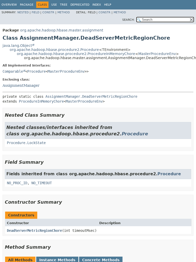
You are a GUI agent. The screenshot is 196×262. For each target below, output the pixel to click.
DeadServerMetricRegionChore (34, 230)
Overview (9, 4)
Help (107, 4)
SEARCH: (128, 19)
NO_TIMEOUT (41, 183)
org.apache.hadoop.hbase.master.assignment (61, 30)
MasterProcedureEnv (157, 54)
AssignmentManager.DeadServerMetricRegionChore (91, 96)
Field (35, 12)
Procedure (36, 71)
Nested (23, 12)
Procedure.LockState (26, 143)
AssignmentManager (21, 85)
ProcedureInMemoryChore (41, 101)
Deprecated (79, 4)
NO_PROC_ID (17, 183)
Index (96, 4)
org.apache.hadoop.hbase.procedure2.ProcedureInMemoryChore (76, 54)
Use (54, 4)
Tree (63, 4)
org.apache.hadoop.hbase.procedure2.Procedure (54, 50)
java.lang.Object (17, 45)
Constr (48, 12)
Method (63, 12)
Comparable (13, 71)
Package (26, 4)
